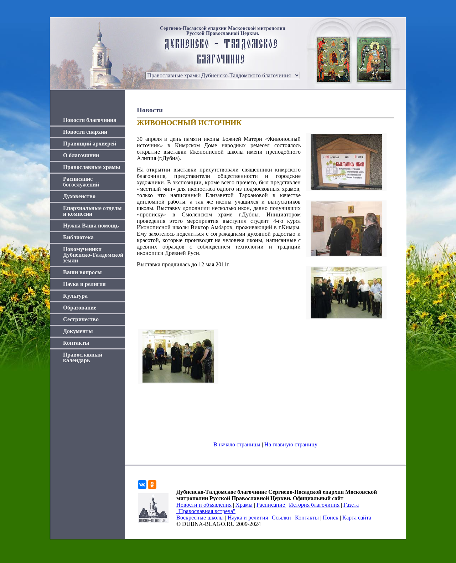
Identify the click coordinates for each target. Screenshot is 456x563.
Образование (79, 307)
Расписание (271, 505)
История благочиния (314, 505)
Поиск (330, 518)
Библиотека (78, 237)
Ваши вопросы (82, 272)
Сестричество (81, 319)
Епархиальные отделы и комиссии (92, 211)
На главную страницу (290, 444)
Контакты (76, 343)
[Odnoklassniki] (152, 484)
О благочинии (81, 155)
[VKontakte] (142, 484)
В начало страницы (236, 444)
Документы (78, 331)
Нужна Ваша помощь (91, 225)
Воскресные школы (200, 518)
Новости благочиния (89, 120)
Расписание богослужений (81, 182)
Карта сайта (356, 518)
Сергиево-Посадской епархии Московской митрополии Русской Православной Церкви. (222, 31)
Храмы (244, 505)
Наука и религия (84, 284)
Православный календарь (82, 357)
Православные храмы (91, 167)
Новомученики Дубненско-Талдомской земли (93, 254)
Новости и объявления (204, 505)
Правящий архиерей (89, 143)
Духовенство (79, 196)
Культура (75, 296)
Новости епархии (85, 132)
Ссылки (281, 518)
